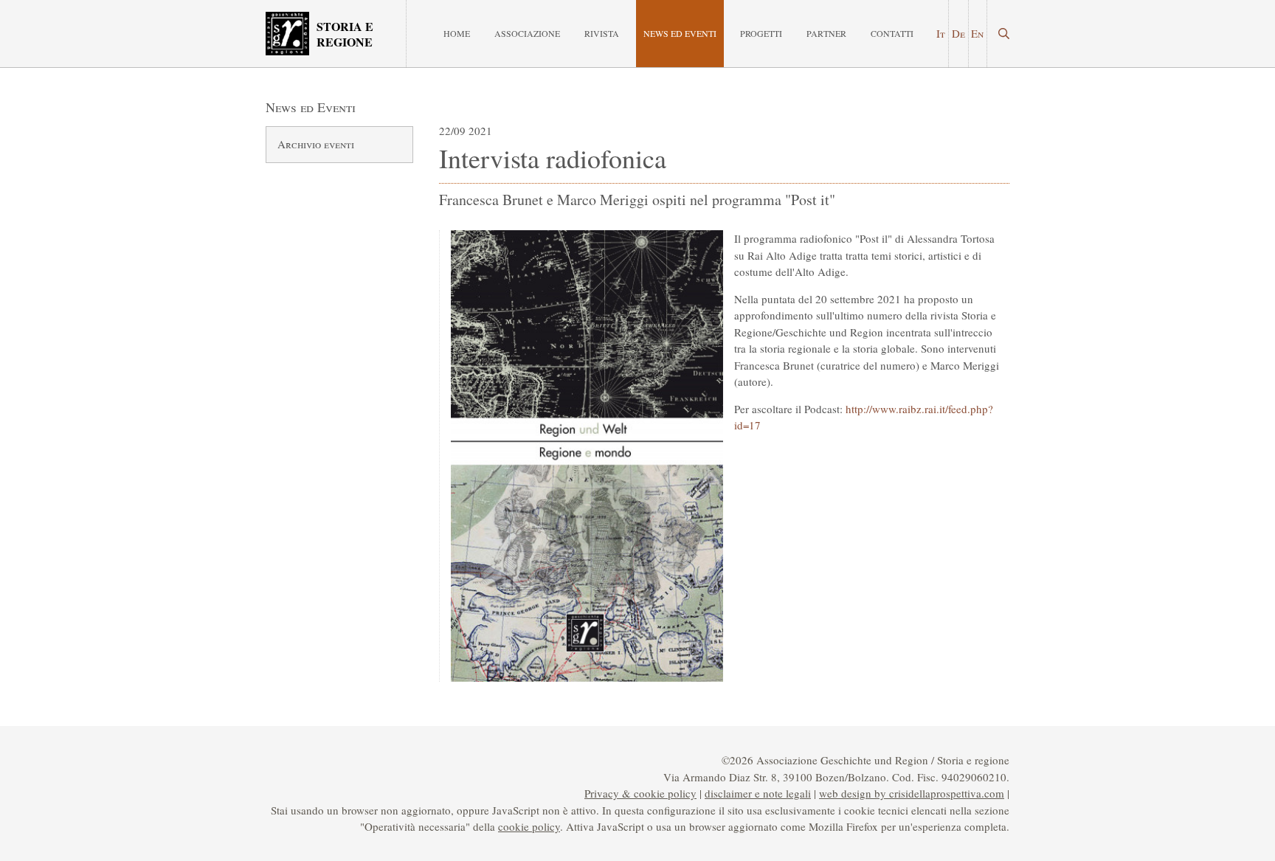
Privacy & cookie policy (640, 793)
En (977, 33)
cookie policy (529, 826)
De (958, 33)
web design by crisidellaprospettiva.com (911, 793)
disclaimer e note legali (758, 793)
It (940, 33)
